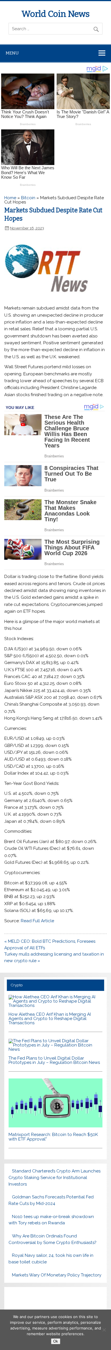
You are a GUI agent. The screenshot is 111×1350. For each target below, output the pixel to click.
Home (10, 197)
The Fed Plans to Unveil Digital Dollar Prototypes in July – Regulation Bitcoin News (54, 1060)
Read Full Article (37, 920)
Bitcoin (28, 197)
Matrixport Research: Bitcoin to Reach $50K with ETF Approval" (53, 1136)
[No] (104, 1330)
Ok (55, 1341)
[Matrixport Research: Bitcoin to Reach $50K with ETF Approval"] (55, 1126)
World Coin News (55, 14)
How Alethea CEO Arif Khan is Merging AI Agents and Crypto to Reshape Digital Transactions (50, 1018)
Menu (12, 53)
